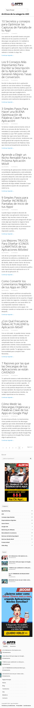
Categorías (5, 506)
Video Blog (5, 545)
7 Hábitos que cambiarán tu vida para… (20, 567)
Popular (4, 552)
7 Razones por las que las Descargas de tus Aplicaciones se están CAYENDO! (15, 367)
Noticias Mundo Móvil (8, 539)
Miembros (5, 695)
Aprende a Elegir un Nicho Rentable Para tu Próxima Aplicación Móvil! (16, 159)
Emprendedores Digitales (9, 520)
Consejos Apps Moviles (8, 517)
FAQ (3, 692)
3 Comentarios (14, 209)
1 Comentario (14, 33)
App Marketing (6, 511)
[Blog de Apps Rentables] (17, 6)
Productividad (5, 542)
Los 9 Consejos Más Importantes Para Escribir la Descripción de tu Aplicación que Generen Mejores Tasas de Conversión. (16, 69)
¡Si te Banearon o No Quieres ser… (18, 556)
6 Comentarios (12, 576)
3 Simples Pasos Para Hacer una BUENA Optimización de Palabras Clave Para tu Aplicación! (16, 115)
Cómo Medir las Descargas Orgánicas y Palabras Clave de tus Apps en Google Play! (16, 408)
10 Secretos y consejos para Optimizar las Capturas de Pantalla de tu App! (16, 25)
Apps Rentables (5, 33)
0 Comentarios (14, 80)
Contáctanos (27, 705)
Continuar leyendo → (8, 55)
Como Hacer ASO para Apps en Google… (20, 562)
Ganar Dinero (5, 523)
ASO (3, 514)
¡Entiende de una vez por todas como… (20, 580)
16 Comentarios (12, 557)
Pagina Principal (6, 679)
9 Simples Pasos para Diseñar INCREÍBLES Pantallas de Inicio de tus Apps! (15, 202)
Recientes (13, 646)
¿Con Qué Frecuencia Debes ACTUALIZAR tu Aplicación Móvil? (15, 324)
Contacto (4, 698)
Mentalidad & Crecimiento (9, 533)
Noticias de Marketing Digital (10, 536)
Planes (4, 682)
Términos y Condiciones (8, 705)
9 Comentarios (12, 563)
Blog (3, 685)
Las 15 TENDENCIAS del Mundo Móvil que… (14, 668)
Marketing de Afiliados (8, 529)
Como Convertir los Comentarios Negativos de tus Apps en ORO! (16, 284)
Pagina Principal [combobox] (10, 10)
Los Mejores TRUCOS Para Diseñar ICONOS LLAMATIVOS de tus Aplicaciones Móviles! (15, 245)
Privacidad (19, 705)
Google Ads (5, 526)
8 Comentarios (12, 569)
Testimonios (5, 689)
